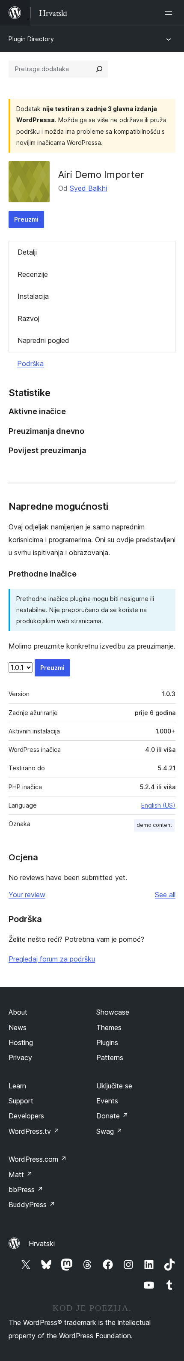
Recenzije (33, 274)
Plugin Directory (31, 38)
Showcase (112, 1012)
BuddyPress (32, 1204)
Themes (109, 1027)
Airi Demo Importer (101, 174)
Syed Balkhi (88, 188)
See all (165, 894)
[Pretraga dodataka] (99, 69)
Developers (26, 1116)
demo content (154, 825)
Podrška (30, 363)
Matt (21, 1174)
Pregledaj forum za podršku (52, 959)
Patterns (109, 1057)
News (18, 1027)
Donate (112, 1116)
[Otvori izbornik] (170, 13)
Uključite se (114, 1086)
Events (107, 1101)
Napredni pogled (43, 340)
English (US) (158, 805)
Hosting (21, 1042)
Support (21, 1101)
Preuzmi (26, 219)
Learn (17, 1086)
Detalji (27, 252)
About (18, 1012)
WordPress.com (38, 1159)
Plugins (107, 1042)
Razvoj (28, 318)
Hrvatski (42, 1243)
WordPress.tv (34, 1131)
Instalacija (33, 296)
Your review (27, 894)
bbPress (26, 1189)
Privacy (20, 1057)
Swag (109, 1131)
